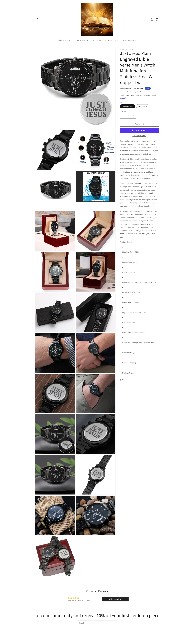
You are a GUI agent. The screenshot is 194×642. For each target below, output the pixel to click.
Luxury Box (142, 106)
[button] (37, 19)
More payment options (139, 135)
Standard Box (127, 106)
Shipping (133, 92)
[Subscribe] (114, 623)
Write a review (115, 599)
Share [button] (124, 380)
